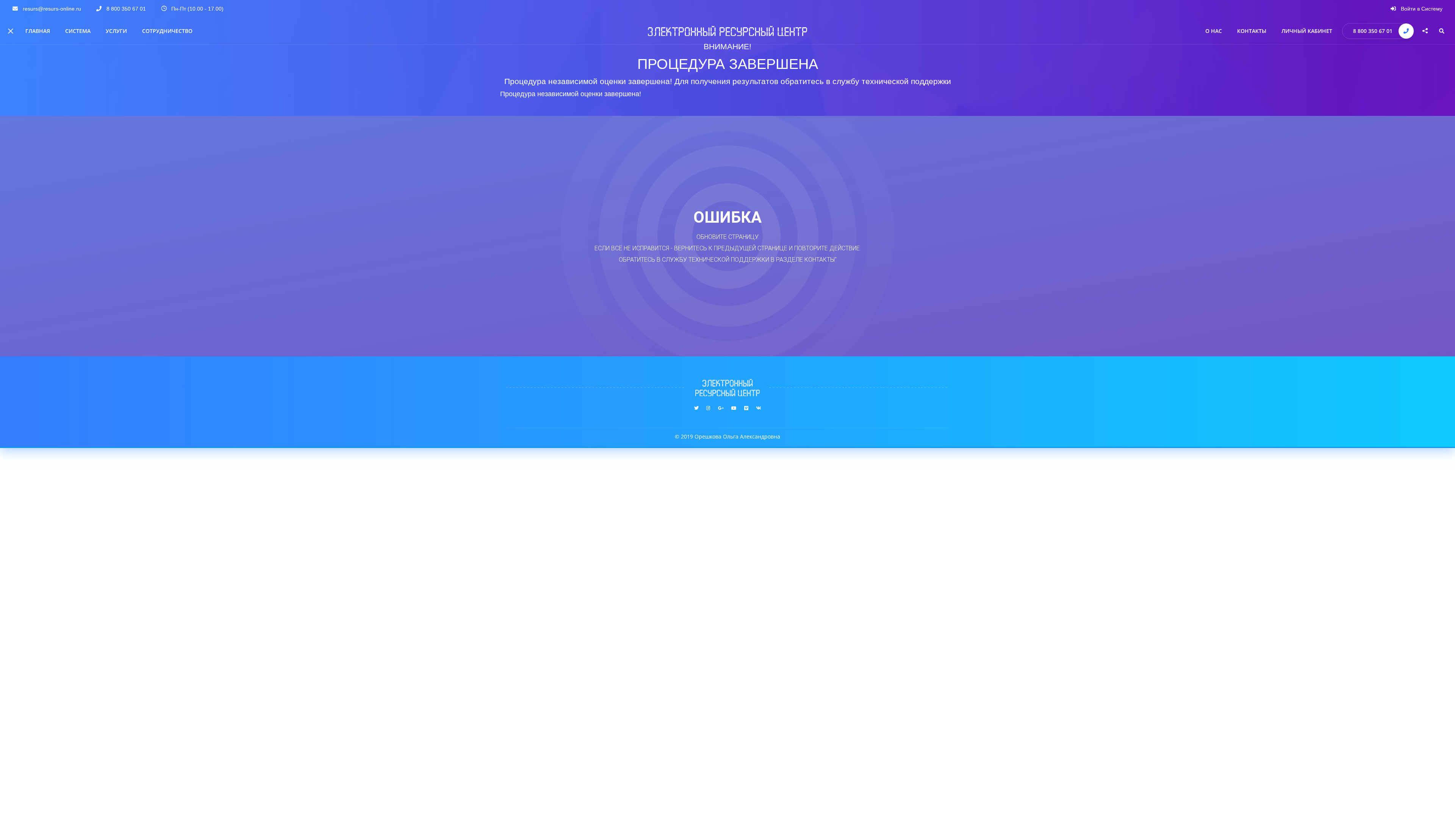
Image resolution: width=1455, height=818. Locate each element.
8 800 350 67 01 (1372, 30)
